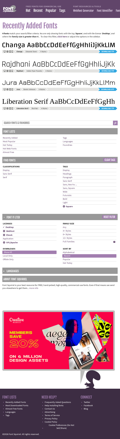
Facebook (88, 405)
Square (68, 206)
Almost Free (8, 152)
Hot (28, 10)
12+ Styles (67, 238)
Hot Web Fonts (10, 148)
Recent (37, 10)
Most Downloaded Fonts (16, 405)
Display (6, 170)
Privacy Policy (51, 418)
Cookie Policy (51, 422)
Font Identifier (105, 10)
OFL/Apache (10, 242)
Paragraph (67, 177)
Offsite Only (8, 259)
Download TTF (108, 51)
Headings (67, 173)
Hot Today (7, 145)
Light (65, 202)
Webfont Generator (83, 10)
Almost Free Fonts (13, 408)
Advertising (50, 412)
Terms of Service (52, 415)
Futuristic (67, 195)
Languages (68, 141)
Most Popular (9, 141)
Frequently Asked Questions (58, 402)
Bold (65, 199)
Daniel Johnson (29, 89)
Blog (86, 408)
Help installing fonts (54, 405)
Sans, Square (69, 188)
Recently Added (10, 138)
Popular (51, 10)
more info (33, 288)
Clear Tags (110, 160)
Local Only (8, 255)
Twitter (87, 402)
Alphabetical (69, 252)
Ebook (7, 235)
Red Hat (35, 108)
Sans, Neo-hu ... (70, 184)
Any (64, 227)
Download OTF (107, 89)
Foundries (67, 145)
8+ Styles (67, 234)
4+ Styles (67, 230)
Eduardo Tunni (31, 51)
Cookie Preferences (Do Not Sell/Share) (61, 427)
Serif (5, 177)
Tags (62, 10)
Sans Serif (7, 173)
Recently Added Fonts (15, 402)
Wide (65, 191)
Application (8, 238)
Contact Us (50, 408)
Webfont (8, 231)
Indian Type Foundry (34, 71)
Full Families (69, 241)
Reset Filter (109, 217)
